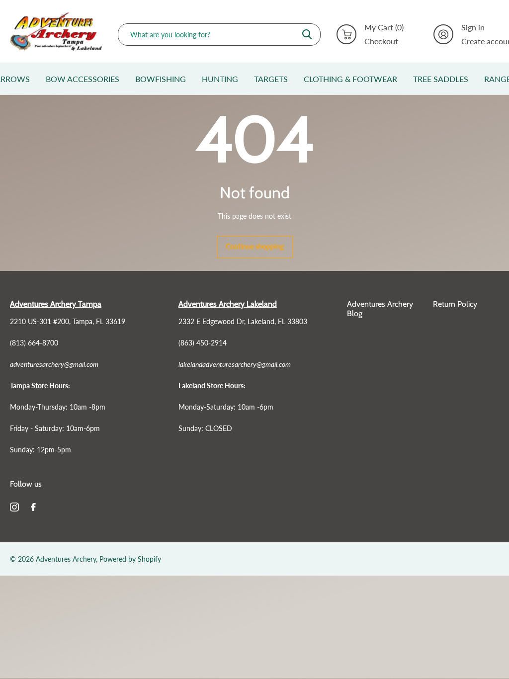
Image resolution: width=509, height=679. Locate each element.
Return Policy (455, 304)
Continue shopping (255, 246)
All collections (82, 88)
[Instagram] (14, 507)
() (384, 27)
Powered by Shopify (130, 559)
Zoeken (307, 34)
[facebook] (33, 507)
